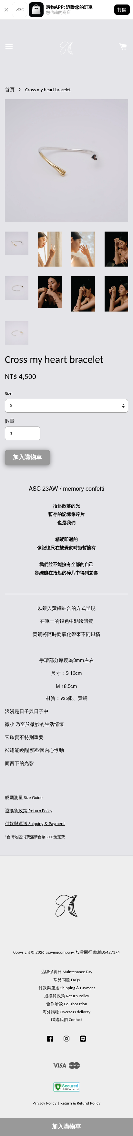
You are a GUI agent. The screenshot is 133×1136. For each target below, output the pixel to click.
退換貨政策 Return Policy (66, 996)
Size (8, 394)
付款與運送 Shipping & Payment (66, 988)
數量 (10, 421)
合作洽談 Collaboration (66, 1004)
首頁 (10, 90)
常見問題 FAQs (66, 980)
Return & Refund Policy (80, 1103)
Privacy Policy (44, 1103)
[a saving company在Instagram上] (66, 1042)
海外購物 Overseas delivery (66, 1012)
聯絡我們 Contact (66, 1020)
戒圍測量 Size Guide (24, 798)
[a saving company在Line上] (82, 1042)
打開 (122, 9)
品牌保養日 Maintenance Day (66, 972)
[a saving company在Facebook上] (50, 1042)
